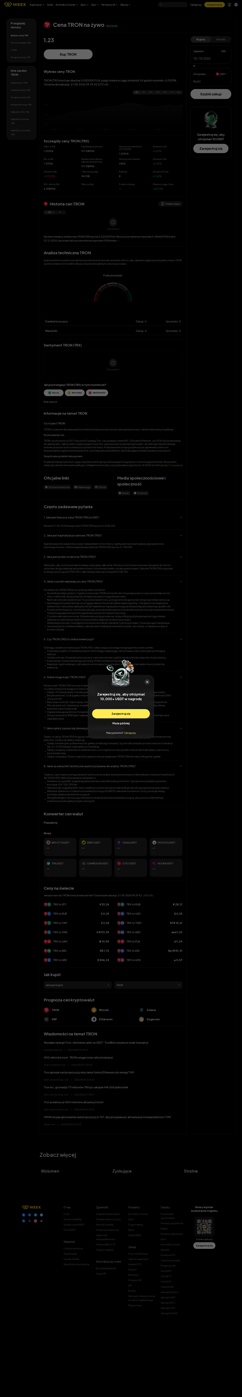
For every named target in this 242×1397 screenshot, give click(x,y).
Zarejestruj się (121, 713)
